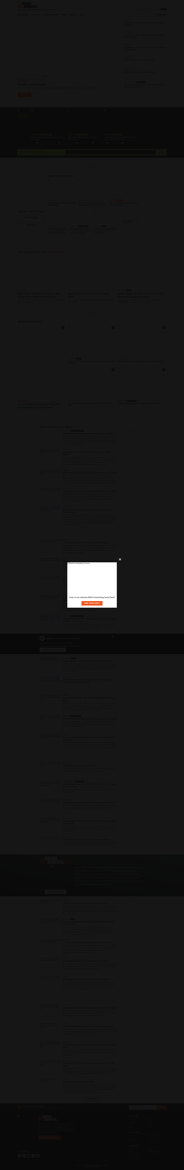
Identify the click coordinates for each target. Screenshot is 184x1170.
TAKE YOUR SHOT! (92, 603)
